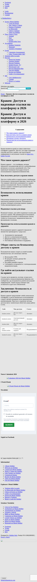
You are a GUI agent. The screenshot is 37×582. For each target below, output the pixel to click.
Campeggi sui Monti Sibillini (14, 516)
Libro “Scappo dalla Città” (17, 54)
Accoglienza (9, 43)
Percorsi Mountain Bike (16, 68)
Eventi (7, 50)
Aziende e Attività (10, 512)
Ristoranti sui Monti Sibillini (13, 523)
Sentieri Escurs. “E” (15, 65)
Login (6, 11)
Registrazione (9, 13)
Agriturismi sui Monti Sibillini (14, 509)
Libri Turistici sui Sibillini (13, 473)
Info (6, 76)
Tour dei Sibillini (14, 70)
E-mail (6, 401)
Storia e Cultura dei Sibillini (13, 471)
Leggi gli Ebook (14, 23)
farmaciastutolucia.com (8, 580)
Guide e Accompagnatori (16, 74)
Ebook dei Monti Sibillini (13, 495)
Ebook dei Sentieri (14, 59)
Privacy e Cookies (14, 81)
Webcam (7, 83)
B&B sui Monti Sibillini (12, 514)
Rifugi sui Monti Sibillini (12, 521)
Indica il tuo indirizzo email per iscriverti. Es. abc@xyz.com (15, 410)
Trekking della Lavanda (12, 56)
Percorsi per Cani (14, 67)
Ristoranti (12, 47)
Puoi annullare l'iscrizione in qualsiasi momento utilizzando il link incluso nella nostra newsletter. (16, 419)
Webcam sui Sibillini (11, 468)
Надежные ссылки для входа (16, 138)
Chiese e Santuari (14, 31)
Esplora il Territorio (15, 27)
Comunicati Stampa (11, 475)
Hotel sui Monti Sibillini (12, 519)
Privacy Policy (5, 537)
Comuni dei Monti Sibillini (13, 469)
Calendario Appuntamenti (17, 52)
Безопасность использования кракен (18, 136)
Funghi (11, 40)
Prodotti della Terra (15, 41)
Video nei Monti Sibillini (12, 478)
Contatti (7, 15)
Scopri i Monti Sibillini (12, 22)
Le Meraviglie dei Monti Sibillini (15, 490)
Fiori (10, 38)
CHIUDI (4, 578)
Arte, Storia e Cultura (15, 25)
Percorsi (7, 58)
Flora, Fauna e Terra (11, 34)
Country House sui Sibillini (13, 518)
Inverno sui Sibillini (15, 72)
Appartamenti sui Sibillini (13, 510)
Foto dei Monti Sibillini (12, 480)
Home (3, 94)
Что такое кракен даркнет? (15, 133)
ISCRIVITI (9, 425)
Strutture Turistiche (15, 45)
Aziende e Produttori (15, 49)
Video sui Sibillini (14, 32)
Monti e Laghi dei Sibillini (13, 499)
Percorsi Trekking (14, 63)
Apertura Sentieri (14, 61)
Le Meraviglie (13, 29)
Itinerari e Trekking (11, 497)
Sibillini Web (13, 535)
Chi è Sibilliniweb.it (15, 77)
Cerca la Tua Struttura (11, 507)
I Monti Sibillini (10, 466)
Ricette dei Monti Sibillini (13, 477)
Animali (11, 36)
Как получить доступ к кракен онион (19, 135)
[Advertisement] (18, 355)
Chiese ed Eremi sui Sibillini (13, 492)
